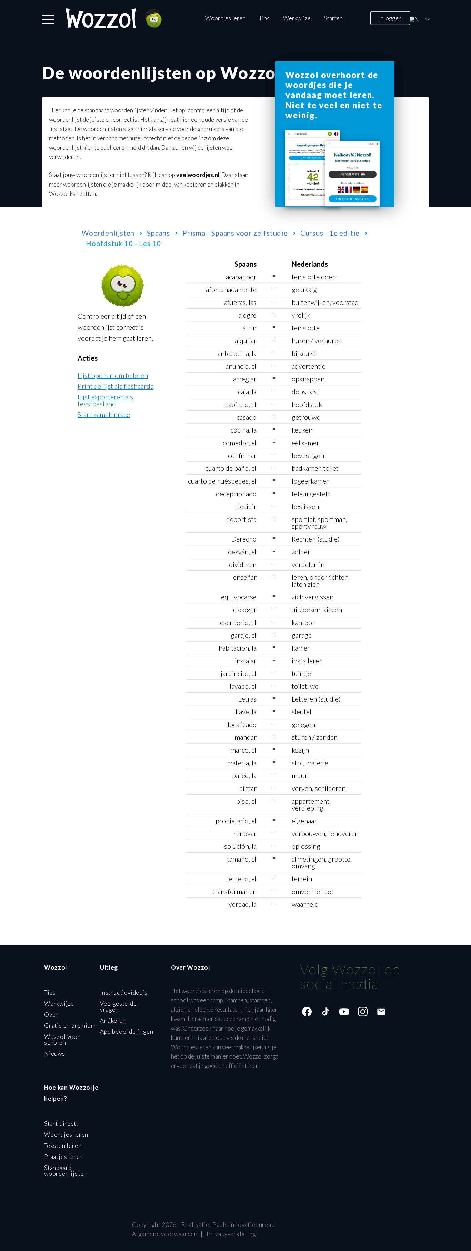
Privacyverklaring (231, 1234)
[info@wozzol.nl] (381, 1012)
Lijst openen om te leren (113, 375)
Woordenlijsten (108, 233)
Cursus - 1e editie (330, 233)
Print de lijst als (115, 386)
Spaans (158, 233)
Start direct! (61, 1123)
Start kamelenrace (104, 414)
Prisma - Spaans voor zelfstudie (235, 233)
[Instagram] (363, 1012)
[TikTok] (325, 1012)
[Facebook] (307, 1012)
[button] (48, 19)
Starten (333, 18)
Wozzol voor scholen (62, 1039)
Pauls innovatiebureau (243, 1224)
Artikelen (113, 1020)
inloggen (390, 17)
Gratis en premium (70, 1025)
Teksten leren (62, 1145)
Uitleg (109, 967)
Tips (264, 18)
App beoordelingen (126, 1031)
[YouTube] (344, 1012)
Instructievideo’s (124, 992)
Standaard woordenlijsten (65, 1170)
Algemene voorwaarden (165, 1234)
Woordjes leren (225, 18)
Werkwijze (297, 18)
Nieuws (54, 1053)
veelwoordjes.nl (197, 174)
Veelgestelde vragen (118, 1006)
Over (51, 1014)
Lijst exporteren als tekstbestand (105, 400)
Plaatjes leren (63, 1156)
